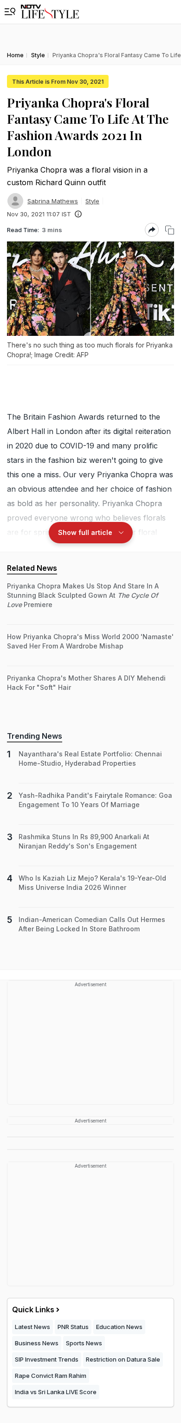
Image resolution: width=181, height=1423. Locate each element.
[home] (50, 12)
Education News (119, 1326)
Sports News (84, 1343)
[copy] (169, 230)
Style (92, 201)
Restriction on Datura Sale (123, 1359)
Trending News (34, 736)
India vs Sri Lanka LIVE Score (56, 1392)
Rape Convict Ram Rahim (50, 1375)
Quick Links (33, 1309)
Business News (36, 1343)
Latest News (32, 1326)
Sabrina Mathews (52, 201)
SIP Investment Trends (46, 1359)
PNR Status (73, 1326)
